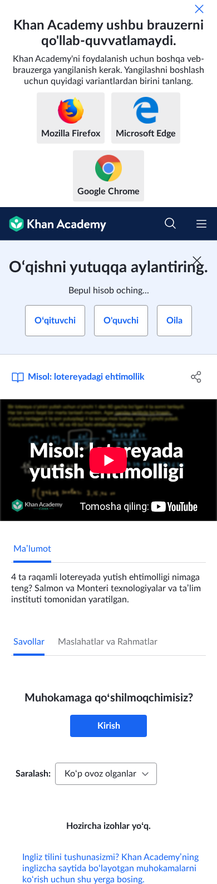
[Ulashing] (196, 377)
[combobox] (106, 774)
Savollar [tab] (29, 641)
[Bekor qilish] (199, 9)
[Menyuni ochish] (201, 223)
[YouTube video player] (108, 460)
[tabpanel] (108, 584)
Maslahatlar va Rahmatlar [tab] (107, 641)
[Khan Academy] (53, 224)
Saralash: (33, 773)
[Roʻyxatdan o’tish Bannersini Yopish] (197, 260)
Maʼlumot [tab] (32, 548)
